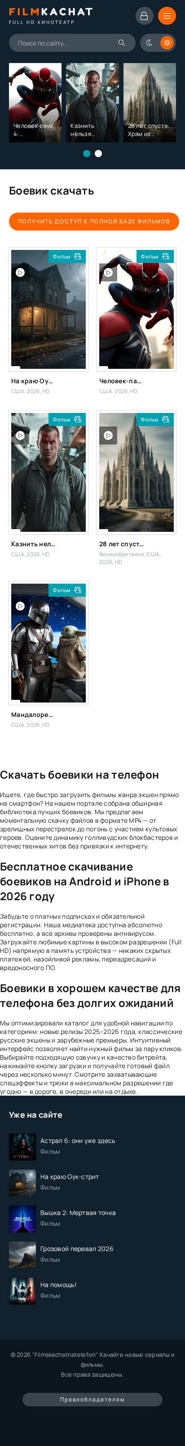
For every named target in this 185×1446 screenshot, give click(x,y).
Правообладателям (92, 1399)
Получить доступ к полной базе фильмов (94, 221)
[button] (86, 153)
